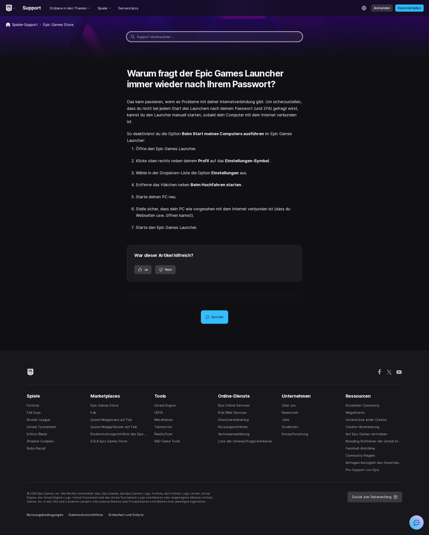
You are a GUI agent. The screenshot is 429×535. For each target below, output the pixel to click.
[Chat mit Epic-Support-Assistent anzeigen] (416, 522)
